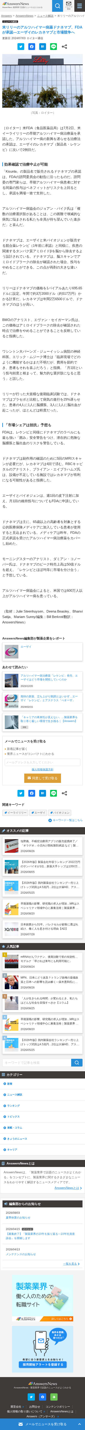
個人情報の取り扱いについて (24, 1411)
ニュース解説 (45, 15)
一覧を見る (70, 1263)
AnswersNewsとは (67, 1188)
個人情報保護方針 (42, 769)
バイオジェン (61, 812)
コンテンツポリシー (58, 1406)
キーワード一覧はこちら (68, 820)
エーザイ (39, 812)
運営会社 (15, 1406)
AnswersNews (24, 15)
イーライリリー (17, 812)
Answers (6, 15)
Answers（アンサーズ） (41, 1416)
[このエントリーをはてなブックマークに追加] (42, 46)
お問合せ (34, 1406)
